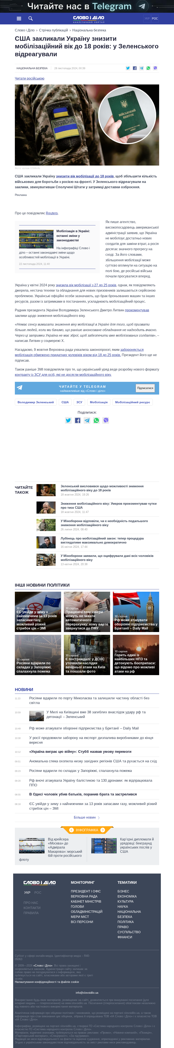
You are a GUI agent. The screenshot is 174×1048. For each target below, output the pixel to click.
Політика (126, 922)
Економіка (127, 896)
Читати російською (29, 78)
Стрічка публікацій (53, 30)
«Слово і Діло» (42, 965)
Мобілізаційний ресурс (132, 402)
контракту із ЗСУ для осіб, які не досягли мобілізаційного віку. (63, 374)
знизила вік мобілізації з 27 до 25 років (86, 285)
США (65, 402)
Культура (125, 901)
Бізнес (123, 891)
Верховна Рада (84, 896)
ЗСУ (79, 402)
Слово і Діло (25, 30)
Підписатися (145, 388)
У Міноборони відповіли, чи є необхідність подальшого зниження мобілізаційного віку (104, 525)
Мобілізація (99, 402)
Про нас (31, 903)
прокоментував (137, 310)
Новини (24, 689)
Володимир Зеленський (36, 402)
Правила (31, 913)
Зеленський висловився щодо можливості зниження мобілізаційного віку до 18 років (102, 490)
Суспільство (129, 932)
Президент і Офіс (86, 891)
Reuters (52, 213)
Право (123, 927)
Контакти (32, 908)
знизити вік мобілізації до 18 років (85, 176)
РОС (155, 18)
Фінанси (125, 937)
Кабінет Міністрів (86, 901)
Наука (123, 906)
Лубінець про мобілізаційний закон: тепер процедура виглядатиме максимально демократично (102, 542)
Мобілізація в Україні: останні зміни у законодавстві (73, 235)
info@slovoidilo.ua (87, 992)
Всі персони (82, 922)
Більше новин (85, 817)
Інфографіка (87, 830)
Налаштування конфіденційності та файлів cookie (47, 981)
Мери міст (80, 917)
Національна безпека (89, 30)
